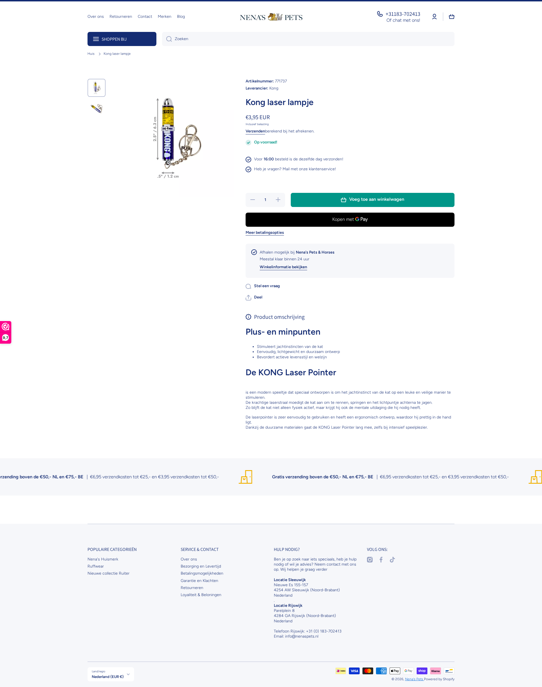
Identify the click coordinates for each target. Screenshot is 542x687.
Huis (91, 54)
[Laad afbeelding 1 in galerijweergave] (97, 88)
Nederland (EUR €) (108, 676)
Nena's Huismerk (103, 559)
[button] (254, 297)
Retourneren (192, 587)
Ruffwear (96, 566)
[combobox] (308, 39)
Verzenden (255, 131)
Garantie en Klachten (199, 580)
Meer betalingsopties (265, 232)
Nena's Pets (414, 679)
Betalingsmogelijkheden (202, 573)
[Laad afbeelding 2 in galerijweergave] (97, 109)
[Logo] (271, 16)
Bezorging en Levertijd (201, 566)
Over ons (189, 559)
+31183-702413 (403, 14)
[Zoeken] (167, 39)
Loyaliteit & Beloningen (201, 594)
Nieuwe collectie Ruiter (109, 573)
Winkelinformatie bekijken (283, 267)
